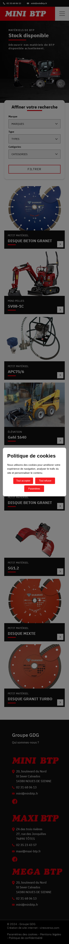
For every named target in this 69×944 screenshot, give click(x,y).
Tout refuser (45, 480)
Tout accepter (23, 480)
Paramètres (34, 488)
